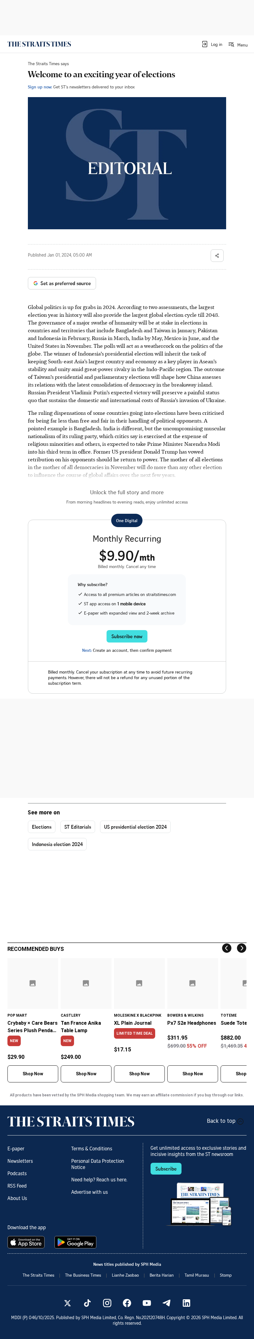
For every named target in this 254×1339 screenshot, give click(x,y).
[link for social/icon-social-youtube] (147, 1303)
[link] (39, 44)
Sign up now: (40, 87)
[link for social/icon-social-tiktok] (87, 1303)
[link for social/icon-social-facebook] (127, 1303)
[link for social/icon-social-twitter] (67, 1303)
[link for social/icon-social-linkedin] (186, 1303)
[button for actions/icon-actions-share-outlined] (217, 255)
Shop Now (33, 1073)
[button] (212, 44)
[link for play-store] (76, 1242)
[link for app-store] (27, 1242)
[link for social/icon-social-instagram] (107, 1303)
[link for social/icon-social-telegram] (167, 1303)
